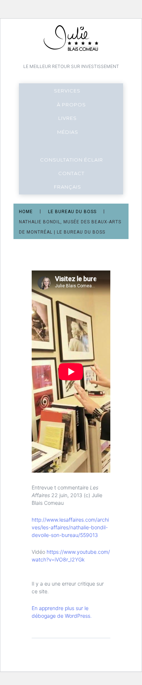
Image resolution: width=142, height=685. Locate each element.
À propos (71, 104)
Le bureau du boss (72, 212)
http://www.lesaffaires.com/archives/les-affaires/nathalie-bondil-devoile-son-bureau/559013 (70, 527)
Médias (67, 132)
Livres (67, 118)
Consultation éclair (71, 160)
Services (67, 91)
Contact (71, 173)
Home (26, 212)
